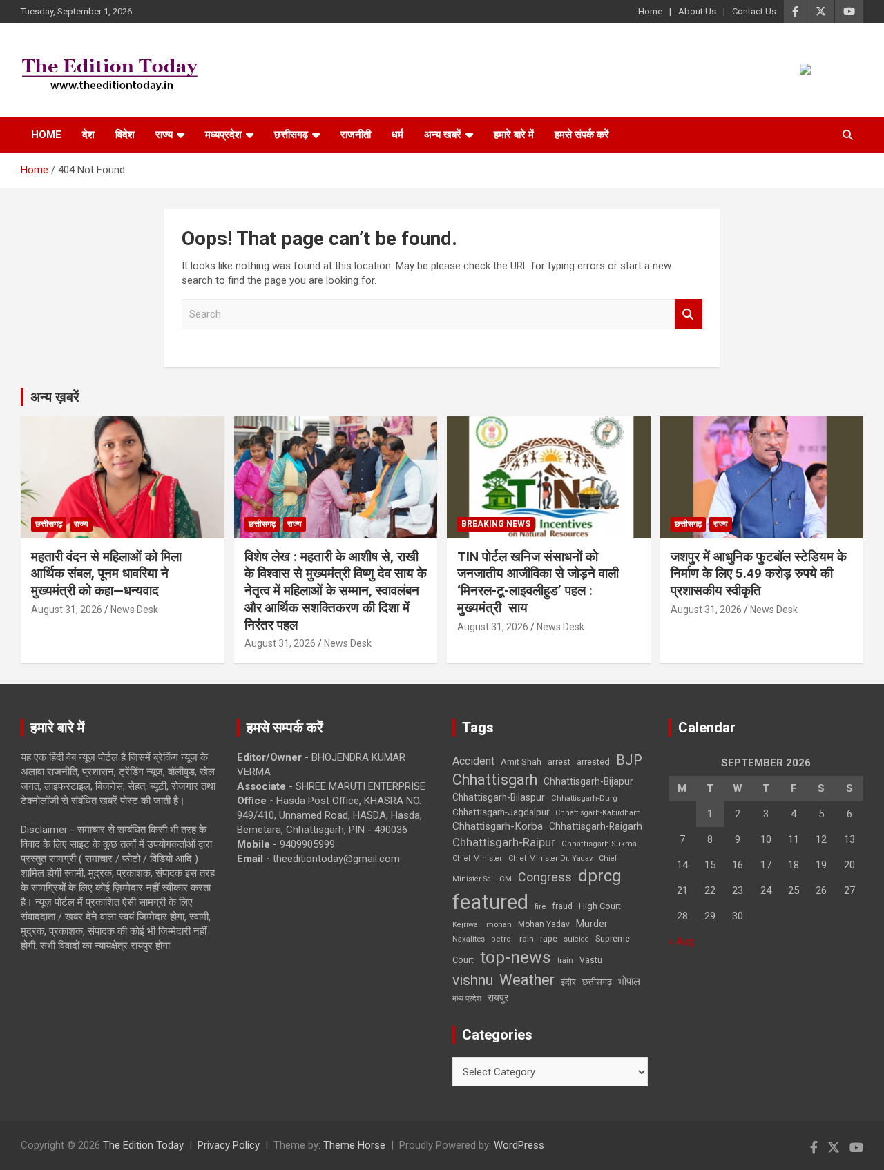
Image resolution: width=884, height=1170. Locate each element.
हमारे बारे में (514, 134)
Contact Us (754, 11)
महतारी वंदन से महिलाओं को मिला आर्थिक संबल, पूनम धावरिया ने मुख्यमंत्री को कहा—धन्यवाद (106, 573)
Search (688, 314)
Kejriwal (466, 924)
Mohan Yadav (544, 924)
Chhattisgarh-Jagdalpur (500, 811)
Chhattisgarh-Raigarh (595, 826)
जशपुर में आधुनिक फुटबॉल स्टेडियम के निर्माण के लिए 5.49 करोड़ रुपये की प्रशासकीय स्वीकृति (759, 573)
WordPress (519, 1145)
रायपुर (498, 997)
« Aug (681, 941)
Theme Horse (354, 1145)
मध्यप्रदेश (223, 134)
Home (650, 11)
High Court (600, 906)
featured (490, 902)
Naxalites (468, 939)
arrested (593, 762)
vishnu (472, 980)
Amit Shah (521, 762)
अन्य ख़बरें (54, 397)
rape (548, 938)
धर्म (397, 134)
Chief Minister (477, 858)
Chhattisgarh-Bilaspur (498, 797)
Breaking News (495, 524)
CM (505, 879)
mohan (499, 924)
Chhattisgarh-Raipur (503, 842)
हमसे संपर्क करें (582, 134)
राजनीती (355, 134)
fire (540, 906)
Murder (592, 923)
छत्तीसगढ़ (291, 134)
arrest (559, 762)
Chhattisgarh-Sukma (599, 843)
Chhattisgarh (494, 779)
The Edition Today (143, 1145)
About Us (697, 11)
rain (526, 939)
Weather (527, 979)
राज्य (164, 134)
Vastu (590, 960)
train (565, 960)
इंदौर (568, 982)
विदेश (125, 134)
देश (88, 134)
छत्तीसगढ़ (597, 982)
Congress (545, 877)
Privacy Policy (229, 1145)
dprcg (600, 876)
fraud (562, 906)
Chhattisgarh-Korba (497, 826)
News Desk (134, 609)
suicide (576, 939)
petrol (502, 939)
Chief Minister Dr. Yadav (550, 858)
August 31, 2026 (66, 609)
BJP (629, 760)
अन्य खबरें (442, 134)
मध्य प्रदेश (466, 998)
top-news (515, 957)
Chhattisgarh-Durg (584, 798)
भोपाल (629, 981)
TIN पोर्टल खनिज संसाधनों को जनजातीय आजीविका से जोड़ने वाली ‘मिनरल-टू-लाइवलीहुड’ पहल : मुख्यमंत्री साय (538, 582)
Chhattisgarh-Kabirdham (598, 812)
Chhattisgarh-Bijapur (588, 781)
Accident (473, 761)
